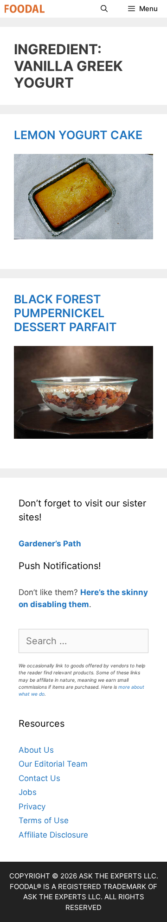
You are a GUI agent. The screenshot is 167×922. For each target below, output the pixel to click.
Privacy (32, 806)
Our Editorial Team (53, 763)
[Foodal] (25, 9)
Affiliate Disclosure (53, 834)
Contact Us (39, 778)
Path (71, 543)
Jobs (28, 792)
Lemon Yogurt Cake (78, 135)
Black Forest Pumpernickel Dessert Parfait (65, 313)
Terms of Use (44, 820)
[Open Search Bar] (103, 9)
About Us (36, 750)
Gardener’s (40, 543)
